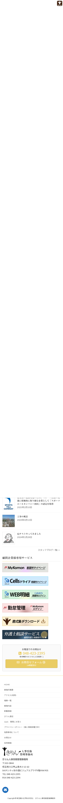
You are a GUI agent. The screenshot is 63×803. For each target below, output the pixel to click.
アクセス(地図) (10, 695)
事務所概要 (8, 690)
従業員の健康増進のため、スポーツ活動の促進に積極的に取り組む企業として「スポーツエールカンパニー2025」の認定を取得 (38, 500)
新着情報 (7, 711)
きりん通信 (8, 716)
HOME (7, 685)
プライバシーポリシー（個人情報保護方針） (22, 727)
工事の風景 (22, 517)
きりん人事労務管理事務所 (15, 759)
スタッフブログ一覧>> (49, 550)
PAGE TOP (55, 795)
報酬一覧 (7, 700)
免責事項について (11, 732)
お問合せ (7, 737)
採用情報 (7, 743)
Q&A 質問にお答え (12, 722)
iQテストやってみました (29, 534)
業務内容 (7, 706)
